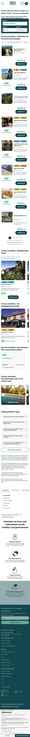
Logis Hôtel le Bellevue (20, 72)
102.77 (21, 156)
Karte (4, 42)
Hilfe (2, 681)
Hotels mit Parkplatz (7, 500)
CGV (2, 679)
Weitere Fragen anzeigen (14, 450)
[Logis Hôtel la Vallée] (7, 170)
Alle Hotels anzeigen (15, 242)
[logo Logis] (13, 3)
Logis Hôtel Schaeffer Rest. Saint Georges (21, 144)
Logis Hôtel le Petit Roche (20, 120)
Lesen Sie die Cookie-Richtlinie (7, 730)
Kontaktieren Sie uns (5, 643)
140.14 (21, 60)
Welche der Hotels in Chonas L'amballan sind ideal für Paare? (13, 422)
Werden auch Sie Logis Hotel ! (7, 651)
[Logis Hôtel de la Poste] (7, 193)
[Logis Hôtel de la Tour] (13, 270)
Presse (2, 657)
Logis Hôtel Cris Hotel (7, 332)
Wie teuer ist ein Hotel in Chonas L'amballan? (13, 416)
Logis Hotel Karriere (5, 665)
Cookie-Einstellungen (5, 676)
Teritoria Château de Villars (21, 97)
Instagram (20, 691)
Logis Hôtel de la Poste (20, 192)
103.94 (21, 229)
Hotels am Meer (6, 508)
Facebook (6, 691)
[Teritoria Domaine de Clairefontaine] (7, 50)
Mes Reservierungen (5, 640)
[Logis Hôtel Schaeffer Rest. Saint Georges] (7, 145)
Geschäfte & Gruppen (6, 662)
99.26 (21, 203)
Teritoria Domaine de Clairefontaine (19, 49)
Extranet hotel (4, 654)
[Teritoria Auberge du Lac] (7, 217)
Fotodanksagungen (5, 687)
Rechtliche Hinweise (5, 671)
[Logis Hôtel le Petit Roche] (7, 122)
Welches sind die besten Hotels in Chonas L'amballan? (13, 436)
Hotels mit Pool (6, 498)
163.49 (21, 108)
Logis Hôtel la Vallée (19, 168)
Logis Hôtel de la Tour (7, 284)
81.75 (21, 131)
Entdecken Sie (21, 64)
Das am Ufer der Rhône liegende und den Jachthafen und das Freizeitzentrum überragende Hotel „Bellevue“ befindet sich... (21, 80)
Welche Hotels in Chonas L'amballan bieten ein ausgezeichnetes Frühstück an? (13, 443)
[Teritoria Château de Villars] (7, 98)
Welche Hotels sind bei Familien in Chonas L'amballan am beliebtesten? (13, 429)
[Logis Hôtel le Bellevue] (7, 74)
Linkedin (6, 695)
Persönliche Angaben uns (7, 673)
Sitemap (3, 684)
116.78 (21, 84)
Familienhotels (6, 503)
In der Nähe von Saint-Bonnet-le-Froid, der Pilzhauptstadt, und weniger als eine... (10, 289)
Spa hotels (5, 505)
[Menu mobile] (2, 3)
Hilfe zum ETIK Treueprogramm (8, 645)
